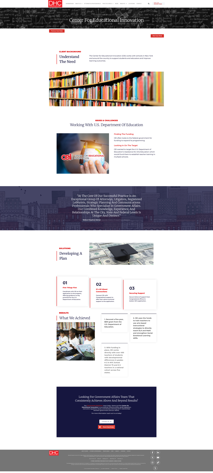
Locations (131, 3)
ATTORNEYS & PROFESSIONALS (95, 451)
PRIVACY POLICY (114, 468)
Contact (139, 3)
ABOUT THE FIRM (85, 451)
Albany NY (99, 458)
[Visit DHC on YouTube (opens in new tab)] (158, 458)
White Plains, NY (113, 458)
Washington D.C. (105, 458)
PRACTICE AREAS (106, 451)
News (116, 3)
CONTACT (129, 451)
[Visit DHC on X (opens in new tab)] (153, 458)
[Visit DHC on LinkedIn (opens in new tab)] (158, 453)
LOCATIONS (123, 451)
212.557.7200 (158, 4)
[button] (148, 3)
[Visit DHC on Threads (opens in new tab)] (158, 463)
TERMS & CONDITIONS (123, 468)
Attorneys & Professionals (92, 3)
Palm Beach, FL (120, 458)
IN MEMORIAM (70, 3)
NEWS (112, 451)
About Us (78, 3)
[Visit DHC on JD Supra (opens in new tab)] (155, 468)
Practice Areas (107, 3)
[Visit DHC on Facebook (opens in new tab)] (153, 453)
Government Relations (95, 405)
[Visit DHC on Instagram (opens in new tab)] (153, 463)
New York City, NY (92, 458)
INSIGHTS (122, 3)
